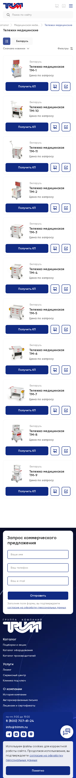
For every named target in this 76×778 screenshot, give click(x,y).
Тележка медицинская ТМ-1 (46, 68)
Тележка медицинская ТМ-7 (46, 392)
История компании (14, 694)
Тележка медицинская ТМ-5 (46, 311)
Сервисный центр (14, 675)
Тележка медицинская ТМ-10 (46, 109)
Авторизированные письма (20, 700)
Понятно (38, 770)
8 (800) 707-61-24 (20, 721)
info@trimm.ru (17, 727)
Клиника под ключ (14, 680)
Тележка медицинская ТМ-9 (46, 473)
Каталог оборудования (18, 650)
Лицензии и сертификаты (19, 705)
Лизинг (7, 669)
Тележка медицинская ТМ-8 (46, 433)
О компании (12, 689)
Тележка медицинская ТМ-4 (46, 271)
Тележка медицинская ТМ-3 (46, 230)
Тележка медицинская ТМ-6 (46, 352)
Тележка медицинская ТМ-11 (46, 149)
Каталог (9, 639)
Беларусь (36, 61)
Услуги (8, 664)
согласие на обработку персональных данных (36, 607)
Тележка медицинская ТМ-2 (46, 190)
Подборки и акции (14, 644)
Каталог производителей (19, 655)
